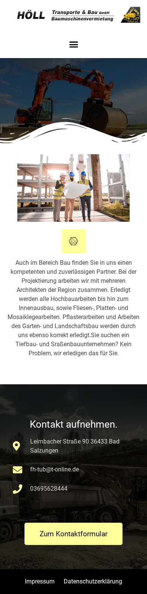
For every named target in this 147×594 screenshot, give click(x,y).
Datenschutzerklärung (93, 581)
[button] (73, 44)
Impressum (40, 581)
